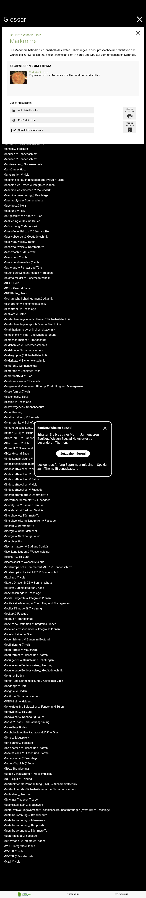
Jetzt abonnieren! (73, 453)
